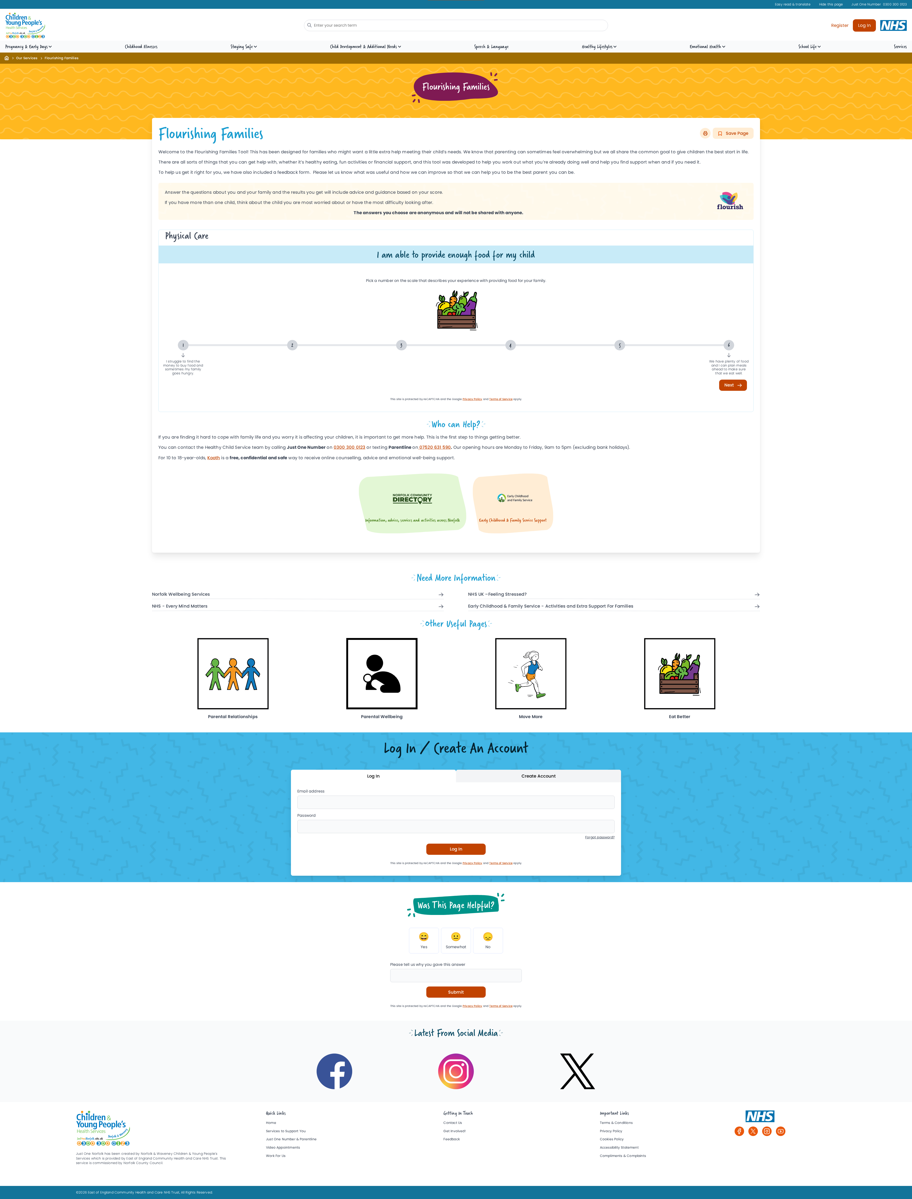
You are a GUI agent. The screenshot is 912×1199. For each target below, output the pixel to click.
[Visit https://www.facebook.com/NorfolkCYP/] (334, 1071)
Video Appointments (283, 1148)
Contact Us (452, 1123)
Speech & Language (491, 46)
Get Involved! (454, 1131)
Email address (310, 791)
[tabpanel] (456, 829)
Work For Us (275, 1156)
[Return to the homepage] (7, 57)
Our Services (26, 58)
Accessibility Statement (619, 1148)
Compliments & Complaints (623, 1156)
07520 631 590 (434, 447)
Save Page (736, 133)
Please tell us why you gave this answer (428, 964)
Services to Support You (286, 1131)
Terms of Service (501, 399)
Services (900, 46)
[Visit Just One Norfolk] (760, 1118)
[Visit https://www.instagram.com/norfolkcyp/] (456, 1071)
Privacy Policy (472, 399)
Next (729, 385)
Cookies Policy (612, 1139)
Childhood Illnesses (141, 46)
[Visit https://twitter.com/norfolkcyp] (577, 1071)
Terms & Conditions (616, 1123)
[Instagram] (767, 1131)
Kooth (213, 458)
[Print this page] (705, 133)
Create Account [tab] (539, 776)
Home (271, 1123)
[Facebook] (739, 1131)
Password (306, 815)
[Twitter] (753, 1131)
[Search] (309, 25)
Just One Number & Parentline (291, 1139)
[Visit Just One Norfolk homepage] (114, 25)
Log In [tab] (373, 776)
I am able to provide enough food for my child (456, 254)
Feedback (451, 1139)
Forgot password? (600, 837)
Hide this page (831, 4)
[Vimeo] (780, 1131)
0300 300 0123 (879, 4)
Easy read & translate (793, 4)
